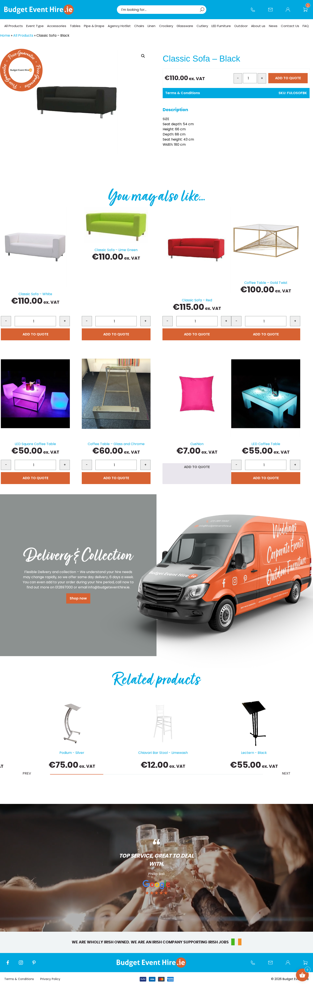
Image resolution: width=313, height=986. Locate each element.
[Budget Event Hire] (39, 9)
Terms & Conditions (182, 93)
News (273, 26)
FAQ (306, 26)
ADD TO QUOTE (288, 78)
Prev (27, 773)
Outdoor (241, 26)
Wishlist (307, 11)
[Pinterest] (36, 964)
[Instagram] (23, 964)
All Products (13, 26)
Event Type (35, 26)
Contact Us (272, 11)
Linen (151, 26)
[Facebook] (9, 964)
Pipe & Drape (94, 26)
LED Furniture (221, 26)
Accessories (56, 26)
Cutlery (202, 26)
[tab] (76, 774)
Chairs (139, 26)
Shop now (78, 598)
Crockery (166, 26)
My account (290, 11)
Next (286, 773)
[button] (143, 56)
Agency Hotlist (119, 26)
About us (258, 26)
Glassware (185, 26)
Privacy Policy (50, 979)
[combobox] (159, 9)
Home (5, 35)
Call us (255, 11)
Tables (75, 26)
